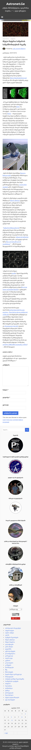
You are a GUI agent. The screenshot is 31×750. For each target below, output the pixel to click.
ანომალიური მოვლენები (13, 628)
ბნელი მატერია (10, 642)
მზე (6, 670)
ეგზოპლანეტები (10, 651)
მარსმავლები (9, 667)
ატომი (14, 273)
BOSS (9, 114)
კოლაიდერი (9, 663)
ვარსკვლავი (9, 656)
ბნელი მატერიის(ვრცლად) (18, 78)
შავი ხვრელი (9, 695)
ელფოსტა (6, 397)
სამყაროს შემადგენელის (11, 228)
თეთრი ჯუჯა (9, 658)
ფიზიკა (7, 690)
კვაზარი (7, 660)
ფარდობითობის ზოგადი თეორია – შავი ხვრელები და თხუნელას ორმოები (15, 312)
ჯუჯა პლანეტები (10, 700)
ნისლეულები (9, 677)
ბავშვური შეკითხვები (11, 637)
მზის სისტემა (9, 672)
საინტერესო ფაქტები (11, 681)
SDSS (18, 107)
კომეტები (8, 665)
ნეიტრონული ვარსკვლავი (13, 674)
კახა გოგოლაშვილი (19, 49)
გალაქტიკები (9, 644)
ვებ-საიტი (6, 405)
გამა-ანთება (9, 647)
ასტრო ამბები (9, 633)
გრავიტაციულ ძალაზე (11, 326)
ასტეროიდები (9, 630)
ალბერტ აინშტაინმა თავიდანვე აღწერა (15, 344)
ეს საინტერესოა (10, 653)
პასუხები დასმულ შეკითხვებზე (14, 679)
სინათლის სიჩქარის (22, 237)
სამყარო (13, 39)
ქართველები (9, 693)
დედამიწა (8, 649)
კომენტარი (6, 365)
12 (12, 720)
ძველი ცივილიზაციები (12, 697)
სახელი (5, 390)
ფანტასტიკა (9, 688)
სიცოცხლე (8, 686)
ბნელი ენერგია (15, 200)
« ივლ (6, 733)
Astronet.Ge (15, 4)
